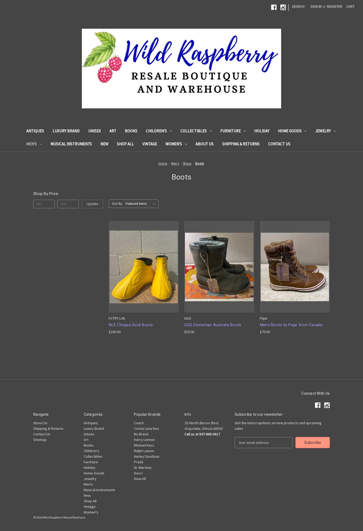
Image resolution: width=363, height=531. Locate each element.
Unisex (94, 130)
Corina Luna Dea (146, 428)
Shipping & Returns (241, 143)
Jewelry (323, 130)
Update (92, 204)
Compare (141, 267)
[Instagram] (283, 7)
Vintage (149, 143)
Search (298, 6)
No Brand (141, 434)
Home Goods (290, 130)
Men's (31, 143)
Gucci (138, 473)
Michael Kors (144, 445)
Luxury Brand (66, 130)
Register (334, 6)
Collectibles (193, 130)
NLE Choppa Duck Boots (131, 324)
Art (112, 130)
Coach (139, 422)
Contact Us (279, 143)
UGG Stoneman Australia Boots (212, 324)
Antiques (35, 130)
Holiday (261, 130)
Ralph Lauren (144, 450)
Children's (156, 130)
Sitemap (40, 439)
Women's (174, 143)
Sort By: (117, 203)
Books (131, 130)
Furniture (230, 130)
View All (140, 478)
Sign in (316, 6)
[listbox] (141, 204)
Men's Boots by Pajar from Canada (291, 324)
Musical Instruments (71, 143)
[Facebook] (274, 7)
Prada (138, 462)
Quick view (142, 257)
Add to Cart (144, 276)
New (104, 143)
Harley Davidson (146, 456)
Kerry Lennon (144, 439)
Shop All (125, 143)
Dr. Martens (143, 467)
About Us (205, 143)
